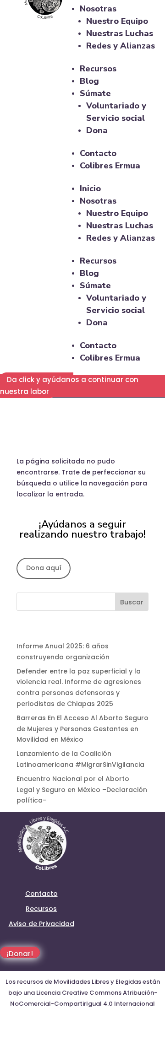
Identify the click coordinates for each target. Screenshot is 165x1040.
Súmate (95, 93)
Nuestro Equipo (117, 21)
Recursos (98, 68)
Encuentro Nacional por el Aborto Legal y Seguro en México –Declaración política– (81, 789)
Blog (89, 80)
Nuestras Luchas (119, 33)
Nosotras (98, 8)
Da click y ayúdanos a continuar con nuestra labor (69, 385)
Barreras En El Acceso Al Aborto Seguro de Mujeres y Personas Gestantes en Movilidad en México (82, 728)
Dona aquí (43, 567)
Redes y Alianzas (120, 45)
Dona (97, 130)
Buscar (131, 602)
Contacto (98, 153)
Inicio (90, 188)
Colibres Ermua (110, 165)
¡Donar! (20, 953)
